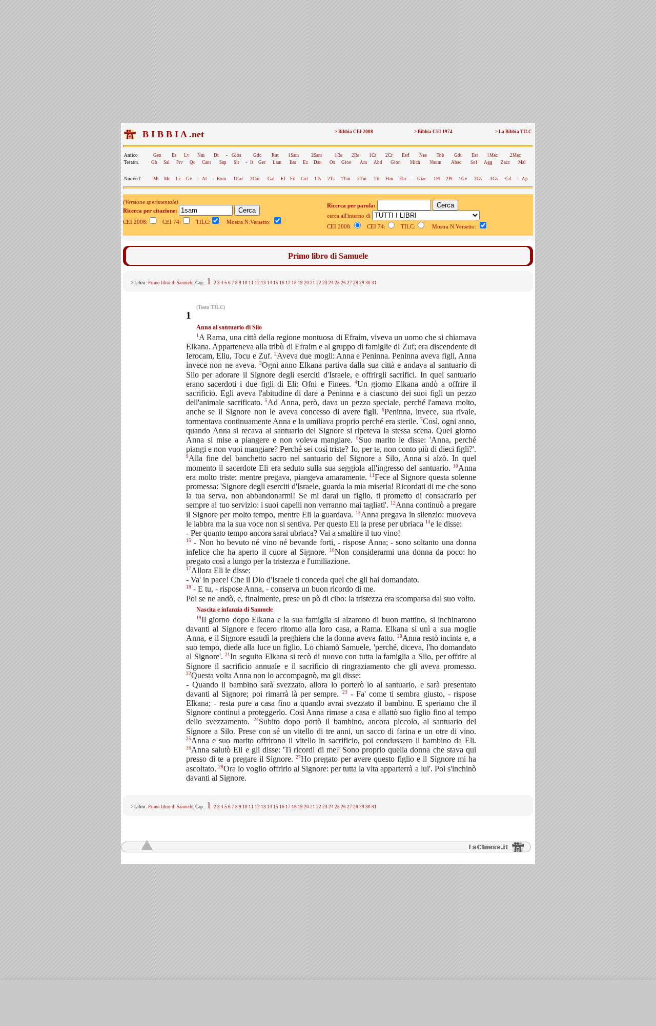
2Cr (389, 155)
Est (474, 155)
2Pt (449, 178)
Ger (261, 162)
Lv (187, 155)
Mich (415, 162)
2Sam (316, 155)
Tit (377, 178)
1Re (338, 155)
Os (332, 162)
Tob (440, 155)
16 (281, 282)
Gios (236, 155)
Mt (156, 178)
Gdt (458, 155)
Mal (522, 162)
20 (306, 282)
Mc (167, 178)
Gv (189, 178)
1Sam (293, 155)
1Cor (238, 178)
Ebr (402, 178)
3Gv (494, 178)
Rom (221, 178)
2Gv (478, 178)
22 (318, 282)
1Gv (463, 178)
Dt (216, 155)
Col (304, 178)
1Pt (437, 178)
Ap (525, 178)
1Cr (372, 155)
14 (269, 282)
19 (300, 282)
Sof (473, 162)
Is (252, 162)
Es (174, 155)
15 (275, 282)
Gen (157, 155)
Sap (223, 162)
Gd (508, 178)
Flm (389, 178)
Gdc (257, 155)
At (204, 178)
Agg (488, 162)
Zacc (505, 162)
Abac (456, 162)
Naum (435, 162)
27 (349, 282)
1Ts (317, 178)
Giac (421, 178)
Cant (206, 162)
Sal (166, 162)
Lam (277, 162)
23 (324, 282)
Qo (193, 162)
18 (294, 282)
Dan (318, 162)
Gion (396, 162)
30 (368, 282)
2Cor (255, 178)
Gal (271, 178)
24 (331, 282)
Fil (293, 178)
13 (263, 282)
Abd (378, 162)
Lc (178, 178)
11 (251, 282)
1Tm (345, 178)
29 (361, 282)
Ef (283, 178)
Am (363, 162)
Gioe (346, 162)
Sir (236, 162)
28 (355, 282)
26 (343, 282)
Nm (200, 155)
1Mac (492, 155)
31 (374, 282)
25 (337, 282)
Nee (423, 155)
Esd (405, 155)
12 (257, 282)
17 (288, 282)
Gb (154, 162)
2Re (355, 155)
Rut (275, 155)
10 (245, 282)
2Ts (331, 178)
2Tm (361, 178)
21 (312, 282)
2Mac (515, 155)
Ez (305, 162)
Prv (179, 162)
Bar (293, 162)
